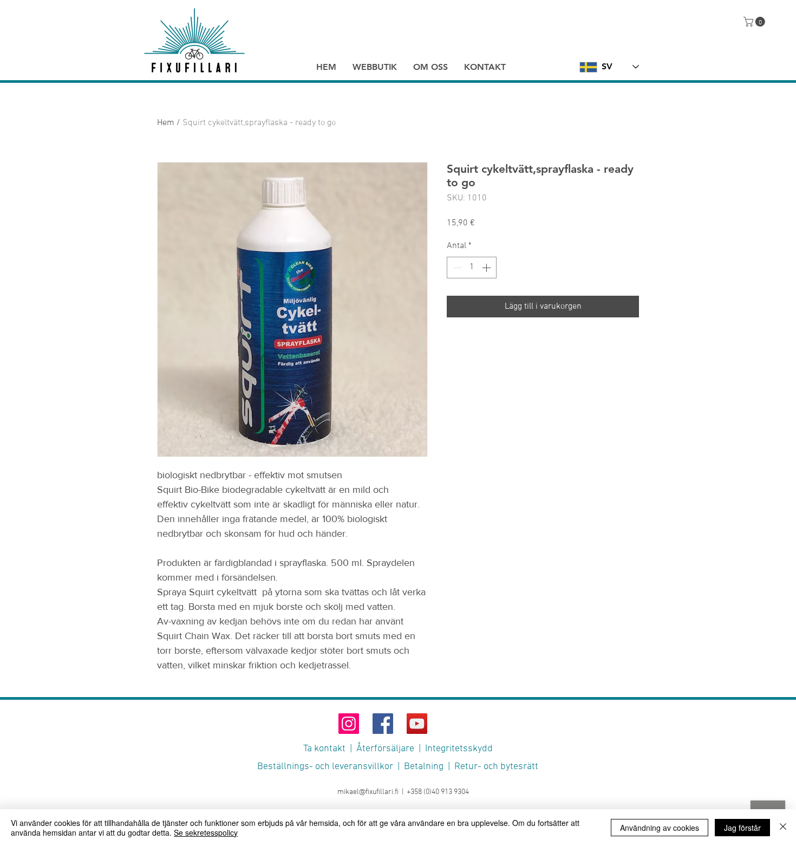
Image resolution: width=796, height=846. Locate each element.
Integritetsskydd (459, 748)
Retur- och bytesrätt (496, 766)
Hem (165, 123)
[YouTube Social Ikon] (417, 723)
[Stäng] (783, 827)
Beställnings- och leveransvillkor (325, 766)
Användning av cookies (659, 827)
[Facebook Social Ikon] (383, 723)
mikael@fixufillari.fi (368, 792)
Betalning (423, 766)
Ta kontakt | (329, 748)
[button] (755, 22)
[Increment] (487, 267)
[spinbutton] (472, 267)
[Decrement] (456, 267)
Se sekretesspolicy (206, 832)
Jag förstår (742, 827)
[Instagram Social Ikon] (348, 723)
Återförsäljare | (390, 748)
